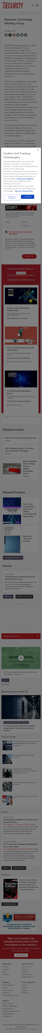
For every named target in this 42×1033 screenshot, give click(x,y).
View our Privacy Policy (24, 191)
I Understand (27, 196)
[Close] (38, 150)
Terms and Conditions (25, 179)
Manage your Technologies (12, 197)
